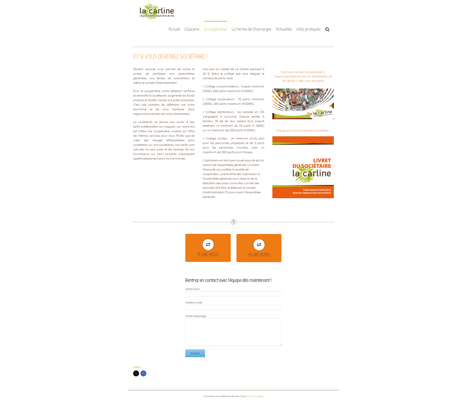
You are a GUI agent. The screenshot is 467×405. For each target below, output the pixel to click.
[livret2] (303, 138)
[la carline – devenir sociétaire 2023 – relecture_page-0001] (303, 90)
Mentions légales (255, 396)
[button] (327, 29)
